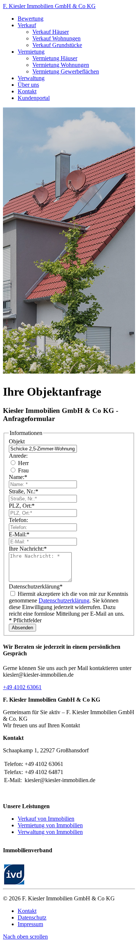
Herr (23, 463)
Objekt (17, 441)
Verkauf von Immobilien (46, 819)
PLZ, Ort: (22, 506)
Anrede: (18, 456)
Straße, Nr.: (23, 491)
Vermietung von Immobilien (50, 825)
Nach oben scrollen (25, 936)
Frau (23, 470)
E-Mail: (19, 534)
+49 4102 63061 (22, 687)
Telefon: (18, 520)
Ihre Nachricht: (28, 549)
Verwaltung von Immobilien (50, 832)
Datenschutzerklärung (36, 586)
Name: (18, 477)
